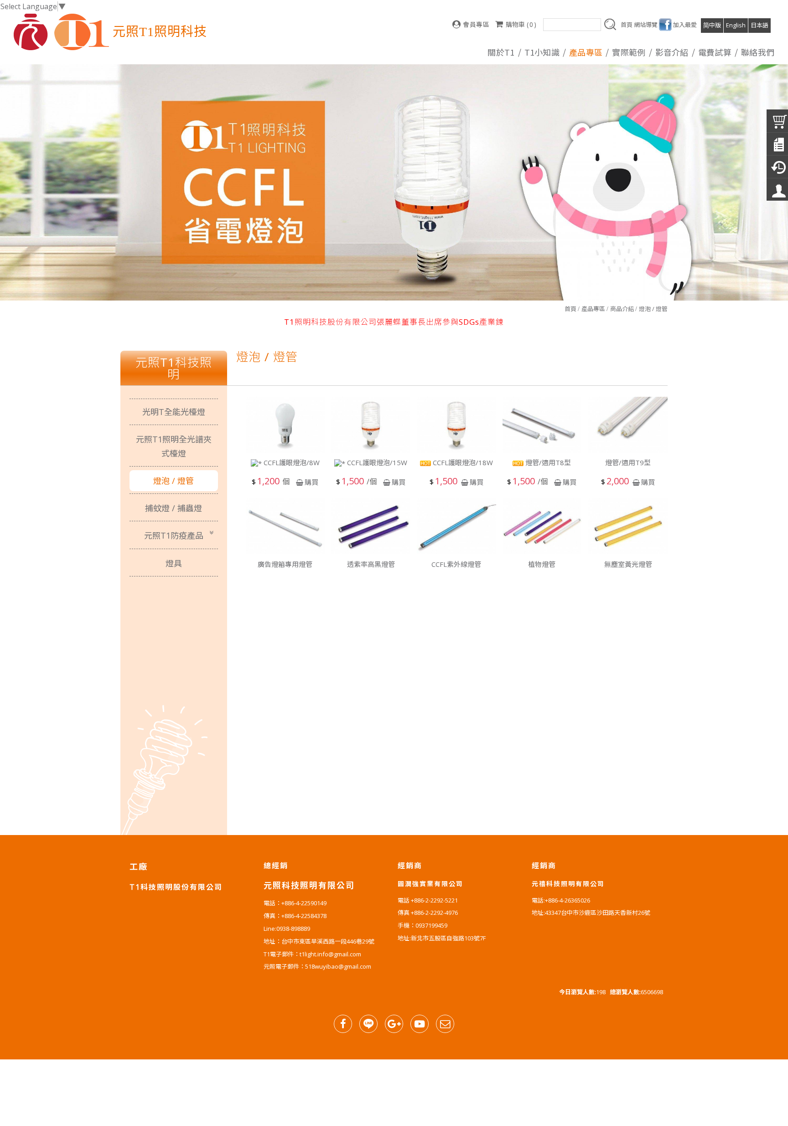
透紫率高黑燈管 (371, 564)
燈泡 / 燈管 (653, 309)
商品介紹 (622, 309)
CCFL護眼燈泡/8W (291, 462)
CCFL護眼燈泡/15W (376, 462)
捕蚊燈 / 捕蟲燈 (173, 508)
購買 (311, 482)
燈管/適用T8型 (547, 462)
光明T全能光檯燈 (173, 411)
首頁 (570, 309)
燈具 (174, 563)
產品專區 (593, 309)
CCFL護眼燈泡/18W (462, 462)
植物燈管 (541, 564)
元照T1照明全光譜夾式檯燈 (174, 446)
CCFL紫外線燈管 (456, 564)
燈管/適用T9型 (628, 462)
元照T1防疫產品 (173, 535)
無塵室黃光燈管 (628, 564)
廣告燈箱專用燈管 (285, 564)
